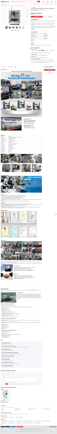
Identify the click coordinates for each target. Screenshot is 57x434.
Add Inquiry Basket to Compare (15, 30)
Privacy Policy (40, 431)
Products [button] (13, 1)
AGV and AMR (2, 408)
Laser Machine (10, 321)
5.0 (47, 67)
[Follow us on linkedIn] (55, 426)
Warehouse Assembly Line (19, 417)
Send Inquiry (37, 16)
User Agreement (32, 431)
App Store (2, 426)
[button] (36, 1)
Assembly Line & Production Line (17, 5)
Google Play (7, 426)
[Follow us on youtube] (53, 426)
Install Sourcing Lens (20, 426)
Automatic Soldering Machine (17, 320)
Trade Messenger (13, 426)
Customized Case (17, 410)
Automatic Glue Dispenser (34, 320)
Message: (4, 377)
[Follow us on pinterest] (54, 426)
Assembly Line (24, 5)
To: (4, 375)
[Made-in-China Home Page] (5, 1)
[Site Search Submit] (38, 1)
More (1, 424)
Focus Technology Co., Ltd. (23, 431)
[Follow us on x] (51, 426)
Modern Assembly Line (12, 417)
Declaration (36, 431)
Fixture (17, 321)
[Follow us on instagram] (52, 426)
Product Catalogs (12, 407)
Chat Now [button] (50, 16)
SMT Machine (14, 321)
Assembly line (2, 410)
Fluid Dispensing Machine (18, 408)
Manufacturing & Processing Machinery (8, 5)
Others (29, 410)
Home (1, 5)
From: (4, 373)
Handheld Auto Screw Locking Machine (26, 320)
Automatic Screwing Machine (45, 408)
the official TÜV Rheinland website (23, 290)
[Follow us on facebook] (50, 426)
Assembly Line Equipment (4, 417)
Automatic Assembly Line (9, 320)
